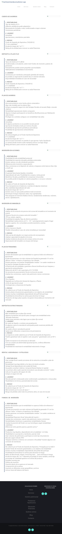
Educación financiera (31, 507)
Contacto (31, 518)
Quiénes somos (31, 512)
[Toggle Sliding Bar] (58, 7)
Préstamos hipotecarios (31, 502)
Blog (31, 515)
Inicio (31, 490)
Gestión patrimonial (31, 497)
